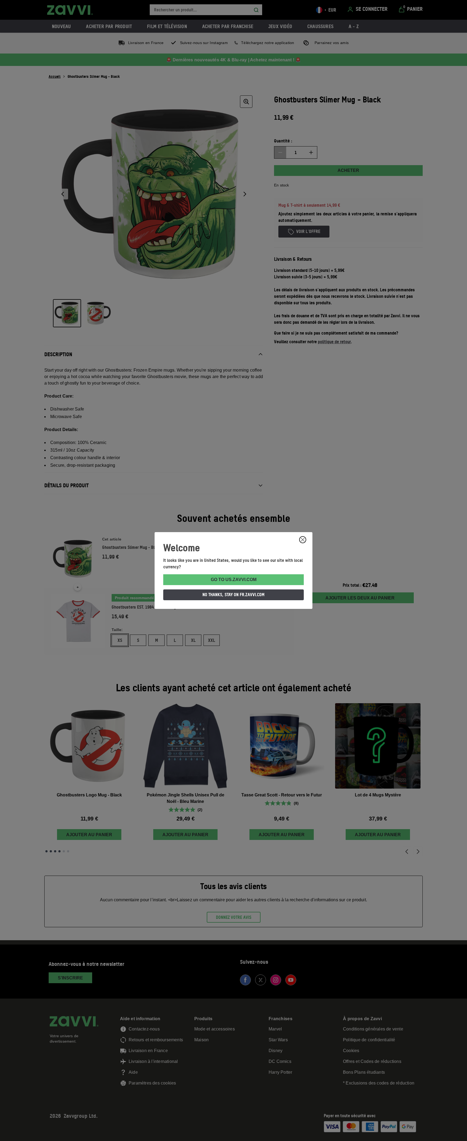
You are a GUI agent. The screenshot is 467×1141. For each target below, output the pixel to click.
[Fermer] (302, 539)
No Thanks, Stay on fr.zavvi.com (233, 594)
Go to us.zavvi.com (233, 579)
